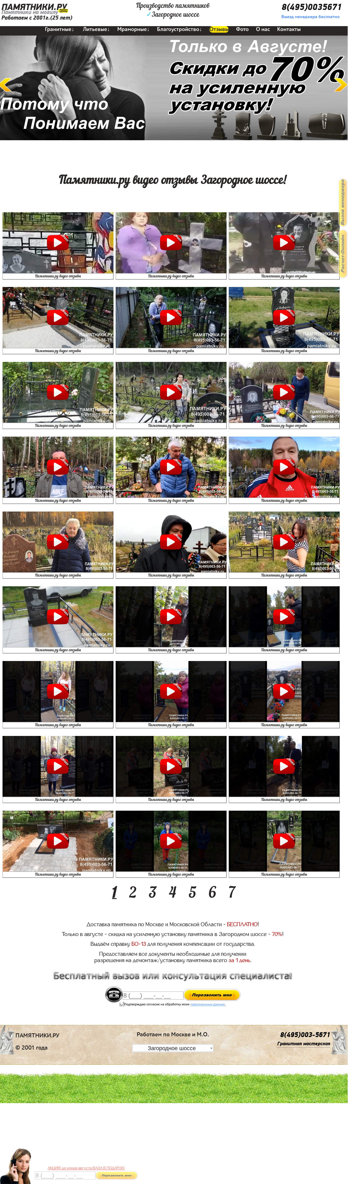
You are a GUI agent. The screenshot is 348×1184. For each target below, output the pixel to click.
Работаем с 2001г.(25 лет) (36, 18)
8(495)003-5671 (305, 1035)
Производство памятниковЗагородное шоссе (173, 10)
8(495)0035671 (311, 7)
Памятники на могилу (29, 12)
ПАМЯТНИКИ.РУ (34, 7)
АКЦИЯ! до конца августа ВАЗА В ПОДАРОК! (86, 1168)
